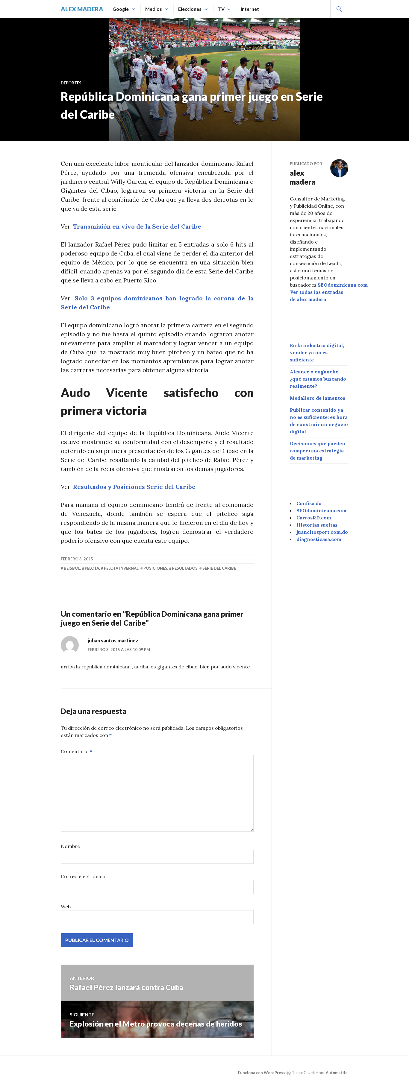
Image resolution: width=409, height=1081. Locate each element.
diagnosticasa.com (318, 539)
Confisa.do (309, 503)
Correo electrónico (83, 876)
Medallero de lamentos (317, 398)
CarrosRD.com (313, 518)
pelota (92, 568)
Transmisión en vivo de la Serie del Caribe (137, 226)
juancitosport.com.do (322, 532)
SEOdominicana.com (343, 285)
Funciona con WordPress (261, 1072)
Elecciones (190, 9)
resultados (185, 568)
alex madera (82, 9)
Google (121, 9)
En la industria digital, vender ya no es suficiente (317, 352)
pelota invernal (121, 568)
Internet (250, 9)
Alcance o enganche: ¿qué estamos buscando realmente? (318, 379)
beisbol (72, 568)
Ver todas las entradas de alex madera (316, 295)
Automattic (336, 1072)
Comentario (76, 751)
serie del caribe (219, 568)
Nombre (70, 846)
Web (66, 907)
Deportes (71, 82)
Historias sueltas (316, 525)
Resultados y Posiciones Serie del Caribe (134, 486)
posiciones (155, 568)
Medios (153, 9)
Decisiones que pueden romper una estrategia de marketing (317, 450)
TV (221, 9)
